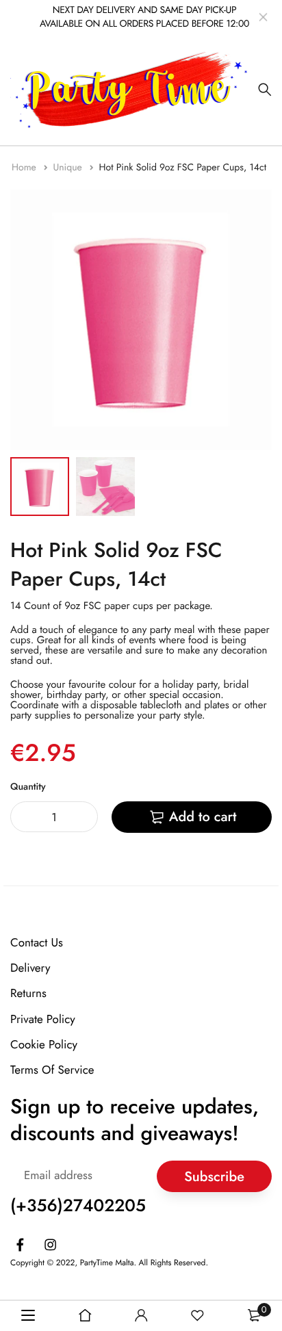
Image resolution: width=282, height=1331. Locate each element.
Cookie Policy (43, 1045)
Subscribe (214, 1176)
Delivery (30, 968)
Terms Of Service (52, 1070)
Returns (28, 993)
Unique (69, 168)
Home (25, 168)
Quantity (28, 787)
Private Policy (42, 1019)
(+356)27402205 (78, 1205)
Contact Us (36, 943)
